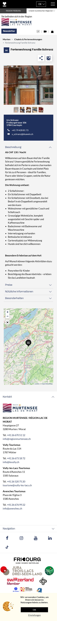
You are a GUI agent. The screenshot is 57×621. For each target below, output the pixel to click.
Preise (8, 284)
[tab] (28, 147)
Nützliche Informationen (19, 291)
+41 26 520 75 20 (16, 481)
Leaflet (37, 384)
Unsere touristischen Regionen (41, 11)
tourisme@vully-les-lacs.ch (17, 485)
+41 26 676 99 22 (16, 504)
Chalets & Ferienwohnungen (28, 39)
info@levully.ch (11, 462)
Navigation (9, 528)
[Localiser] (49, 58)
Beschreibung (13, 147)
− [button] (7, 316)
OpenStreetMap (47, 384)
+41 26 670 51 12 (16, 435)
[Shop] (52, 31)
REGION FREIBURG (13, 11)
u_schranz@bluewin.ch (22, 134)
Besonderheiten (14, 298)
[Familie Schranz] (28, 85)
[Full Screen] (7, 322)
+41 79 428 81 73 (20, 130)
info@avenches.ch (12, 508)
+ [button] (7, 312)
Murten (6, 39)
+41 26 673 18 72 (16, 458)
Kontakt (7, 396)
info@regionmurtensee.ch (17, 438)
